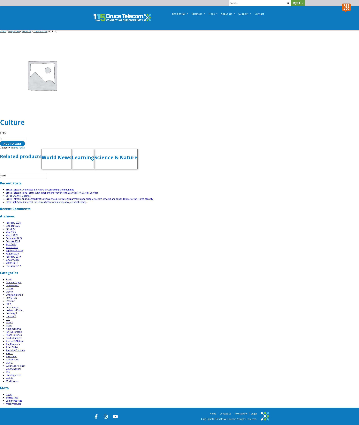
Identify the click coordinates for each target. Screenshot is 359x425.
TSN (8, 371)
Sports (9, 353)
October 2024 (13, 241)
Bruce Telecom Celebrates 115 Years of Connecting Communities (40, 189)
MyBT (296, 3)
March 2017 (12, 262)
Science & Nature (15, 341)
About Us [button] (226, 13)
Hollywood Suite (14, 310)
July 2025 (10, 228)
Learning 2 (11, 313)
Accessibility (241, 413)
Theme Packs (40, 31)
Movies (9, 322)
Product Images (14, 338)
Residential (178, 13)
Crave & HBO (12, 285)
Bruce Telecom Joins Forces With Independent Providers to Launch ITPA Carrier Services (52, 192)
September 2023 (14, 250)
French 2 (10, 300)
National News (13, 328)
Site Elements (13, 344)
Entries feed (12, 397)
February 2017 (13, 266)
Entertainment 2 (14, 294)
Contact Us (225, 413)
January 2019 (12, 259)
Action (9, 279)
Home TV (26, 31)
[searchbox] (260, 3)
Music (9, 325)
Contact (259, 13)
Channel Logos (13, 282)
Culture (9, 288)
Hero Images (12, 307)
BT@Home (14, 31)
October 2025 (13, 225)
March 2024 (12, 247)
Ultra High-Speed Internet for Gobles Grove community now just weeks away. (46, 202)
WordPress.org (13, 403)
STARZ (9, 362)
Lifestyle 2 (11, 316)
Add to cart (12, 143)
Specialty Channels (15, 350)
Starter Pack (12, 359)
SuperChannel (13, 368)
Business (197, 13)
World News (12, 381)
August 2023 (12, 253)
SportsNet (11, 356)
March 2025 (12, 235)
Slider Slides (12, 347)
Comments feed (14, 400)
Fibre (211, 13)
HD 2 (8, 304)
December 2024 (14, 238)
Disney (9, 291)
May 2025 (11, 232)
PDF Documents (14, 331)
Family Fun (11, 297)
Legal (254, 413)
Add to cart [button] (60, 167)
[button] (288, 3)
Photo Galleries (14, 334)
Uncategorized (13, 375)
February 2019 (13, 256)
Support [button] (243, 13)
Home (3, 31)
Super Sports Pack (15, 365)
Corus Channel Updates (18, 195)
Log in (9, 394)
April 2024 (11, 244)
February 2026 (13, 222)
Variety (9, 378)
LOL (8, 319)
